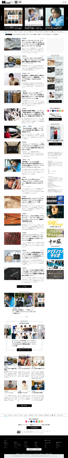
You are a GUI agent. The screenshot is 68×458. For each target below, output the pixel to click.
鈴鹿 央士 (39, 34)
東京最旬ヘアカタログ (23, 392)
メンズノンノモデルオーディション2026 (19, 34)
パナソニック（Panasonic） (46, 34)
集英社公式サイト (19, 453)
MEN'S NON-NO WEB (6, 2)
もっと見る (24, 286)
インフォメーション (60, 31)
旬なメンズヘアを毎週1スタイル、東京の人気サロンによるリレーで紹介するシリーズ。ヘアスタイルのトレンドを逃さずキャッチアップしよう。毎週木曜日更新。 (24, 398)
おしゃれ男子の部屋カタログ (38, 368)
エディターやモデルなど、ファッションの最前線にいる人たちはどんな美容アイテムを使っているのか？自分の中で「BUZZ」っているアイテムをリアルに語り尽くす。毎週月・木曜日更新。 (24, 374)
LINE (60, 111)
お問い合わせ (36, 453)
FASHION (24, 38)
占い (55, 31)
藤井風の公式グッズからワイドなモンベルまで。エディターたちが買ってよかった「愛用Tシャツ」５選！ (33, 200)
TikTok (50, 111)
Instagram (48, 111)
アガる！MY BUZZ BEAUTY (27, 186)
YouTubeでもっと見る (25, 349)
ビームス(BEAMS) (55, 34)
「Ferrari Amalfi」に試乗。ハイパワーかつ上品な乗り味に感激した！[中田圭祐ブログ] (32, 130)
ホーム (5, 31)
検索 (63, 2)
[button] (5, 17)
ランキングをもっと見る (55, 101)
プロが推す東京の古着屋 (37, 392)
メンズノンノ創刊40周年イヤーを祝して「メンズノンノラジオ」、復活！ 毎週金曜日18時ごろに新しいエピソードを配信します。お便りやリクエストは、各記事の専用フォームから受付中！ (10, 398)
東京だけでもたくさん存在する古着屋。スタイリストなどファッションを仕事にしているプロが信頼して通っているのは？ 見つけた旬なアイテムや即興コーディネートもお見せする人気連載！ (38, 398)
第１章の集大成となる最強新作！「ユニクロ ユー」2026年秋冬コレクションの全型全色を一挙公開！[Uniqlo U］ (59, 81)
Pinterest (58, 111)
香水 (27, 34)
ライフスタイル (40, 31)
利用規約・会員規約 (49, 453)
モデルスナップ (31, 31)
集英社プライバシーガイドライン (28, 453)
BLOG (24, 126)
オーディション (10, 31)
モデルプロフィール (47, 31)
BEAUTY (24, 108)
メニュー (65, 2)
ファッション (21, 31)
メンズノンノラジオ (8, 392)
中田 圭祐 (30, 126)
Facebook (55, 111)
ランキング (15, 31)
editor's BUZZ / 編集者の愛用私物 (27, 63)
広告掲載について (42, 453)
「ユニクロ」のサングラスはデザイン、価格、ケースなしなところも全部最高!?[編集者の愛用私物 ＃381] (33, 59)
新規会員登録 (56, 119)
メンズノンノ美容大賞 (33, 34)
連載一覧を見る (24, 405)
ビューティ (26, 31)
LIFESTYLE (34, 367)
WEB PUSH (62, 111)
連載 (52, 31)
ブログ (36, 31)
